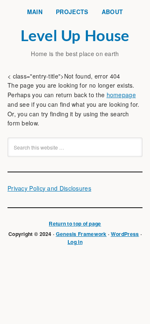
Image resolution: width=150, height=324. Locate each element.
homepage (121, 95)
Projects (72, 11)
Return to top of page (75, 223)
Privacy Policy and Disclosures (49, 188)
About (112, 11)
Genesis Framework (81, 234)
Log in (75, 241)
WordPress (125, 234)
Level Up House (74, 36)
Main (34, 11)
